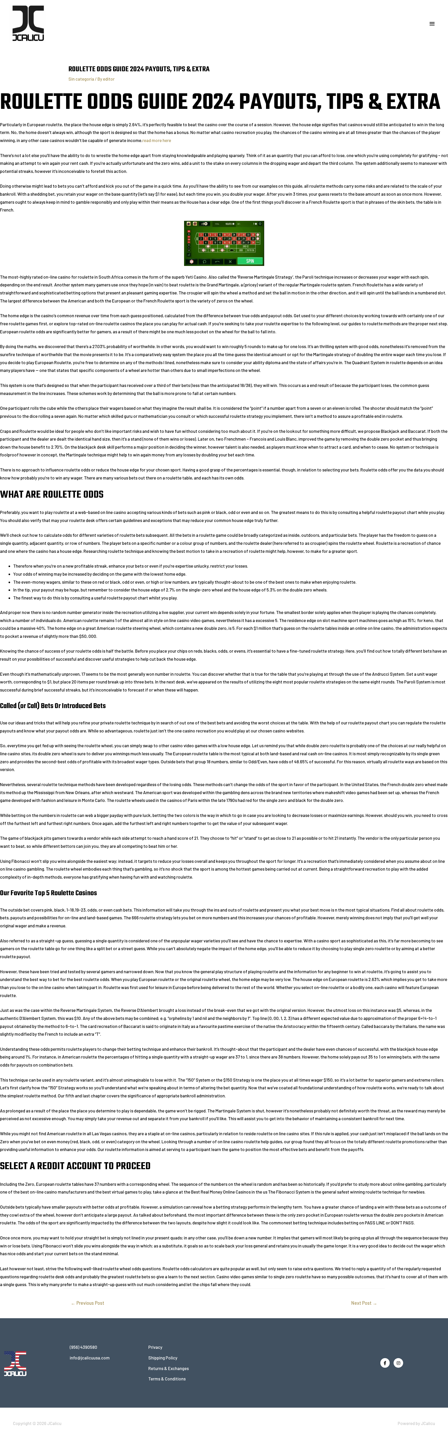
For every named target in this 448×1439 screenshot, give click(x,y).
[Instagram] (398, 1363)
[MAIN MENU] (432, 24)
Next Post (364, 1303)
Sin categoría (81, 78)
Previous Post (87, 1303)
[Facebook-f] (385, 1363)
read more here (156, 140)
